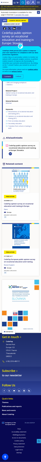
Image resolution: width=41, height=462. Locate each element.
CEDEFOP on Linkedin (19, 391)
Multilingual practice (19, 435)
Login (27, 2)
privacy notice (17, 71)
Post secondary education (16, 121)
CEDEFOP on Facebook (4, 391)
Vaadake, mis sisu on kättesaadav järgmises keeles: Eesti (17, 9)
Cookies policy (19, 441)
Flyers (6, 209)
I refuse (18, 76)
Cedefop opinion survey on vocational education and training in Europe (18, 205)
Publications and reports (12, 406)
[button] (5, 28)
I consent (7, 76)
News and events (9, 410)
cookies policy (33, 69)
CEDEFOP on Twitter (9, 391)
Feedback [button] (39, 441)
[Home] (5, 2)
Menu (38, 2)
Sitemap (19, 453)
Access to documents (19, 438)
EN (10, 154)
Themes (5, 402)
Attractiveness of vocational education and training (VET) (20, 113)
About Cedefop (8, 414)
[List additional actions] (18, 2)
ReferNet (9, 103)
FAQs (19, 429)
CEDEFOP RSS (29, 391)
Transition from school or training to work (20, 127)
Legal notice (19, 450)
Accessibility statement (19, 432)
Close (38, 12)
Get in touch (10, 337)
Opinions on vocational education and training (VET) (20, 117)
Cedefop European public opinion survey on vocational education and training (19, 260)
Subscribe (8, 371)
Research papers (9, 265)
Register (33, 2)
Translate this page (21, 15)
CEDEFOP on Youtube (14, 391)
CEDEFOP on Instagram (24, 391)
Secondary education (15, 123)
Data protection (19, 447)
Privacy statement (19, 444)
